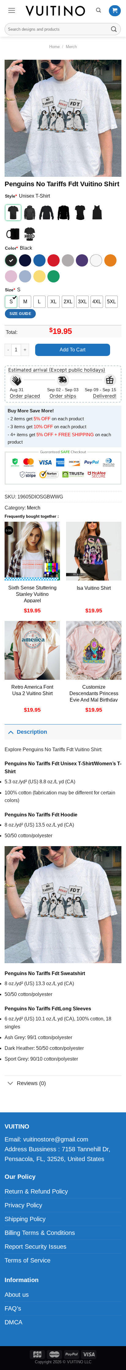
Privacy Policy (23, 1205)
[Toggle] (11, 731)
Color (11, 248)
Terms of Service (27, 1260)
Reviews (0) (31, 1083)
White (96, 260)
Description (32, 732)
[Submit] (114, 29)
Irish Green (53, 276)
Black (11, 260)
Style (11, 196)
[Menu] (12, 10)
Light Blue (25, 276)
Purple (82, 260)
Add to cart (72, 349)
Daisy (39, 276)
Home (54, 46)
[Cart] (115, 10)
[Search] (98, 10)
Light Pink (11, 276)
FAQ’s (13, 1308)
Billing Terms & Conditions (40, 1232)
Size (10, 289)
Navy (25, 260)
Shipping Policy (25, 1219)
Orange (110, 260)
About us (17, 1294)
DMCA (13, 1322)
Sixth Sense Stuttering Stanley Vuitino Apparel (32, 594)
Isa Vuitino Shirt (94, 588)
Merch (71, 46)
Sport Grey (68, 260)
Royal (39, 260)
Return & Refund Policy (36, 1191)
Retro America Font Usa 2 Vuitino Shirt (32, 690)
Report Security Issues (35, 1246)
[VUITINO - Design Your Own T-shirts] (56, 10)
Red (53, 260)
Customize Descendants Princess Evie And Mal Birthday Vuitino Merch (93, 696)
